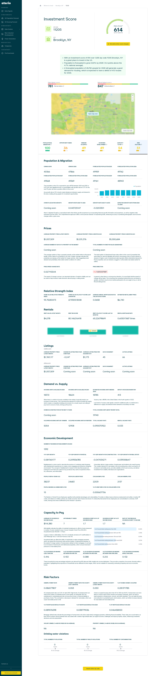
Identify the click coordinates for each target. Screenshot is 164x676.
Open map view (93, 114)
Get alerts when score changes (119, 44)
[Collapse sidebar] (11, 668)
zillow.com (47, 363)
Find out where (58, 86)
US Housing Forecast (11, 22)
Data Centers (9, 29)
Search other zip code (93, 668)
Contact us (4, 664)
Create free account (116, 659)
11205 (67, 5)
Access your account (11, 673)
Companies (8, 46)
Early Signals (8, 11)
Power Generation (10, 38)
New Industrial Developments (9, 34)
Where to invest (48, 5)
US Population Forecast (12, 18)
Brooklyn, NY (59, 5)
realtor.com (47, 349)
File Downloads (9, 53)
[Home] (40, 6)
